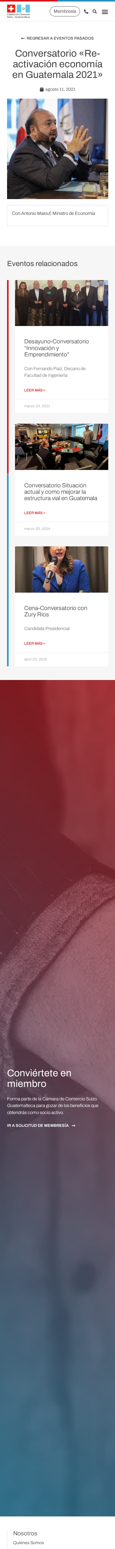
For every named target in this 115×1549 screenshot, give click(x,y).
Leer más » (34, 390)
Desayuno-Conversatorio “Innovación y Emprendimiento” (56, 347)
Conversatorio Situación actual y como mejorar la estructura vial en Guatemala (60, 491)
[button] (105, 11)
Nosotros (25, 1533)
